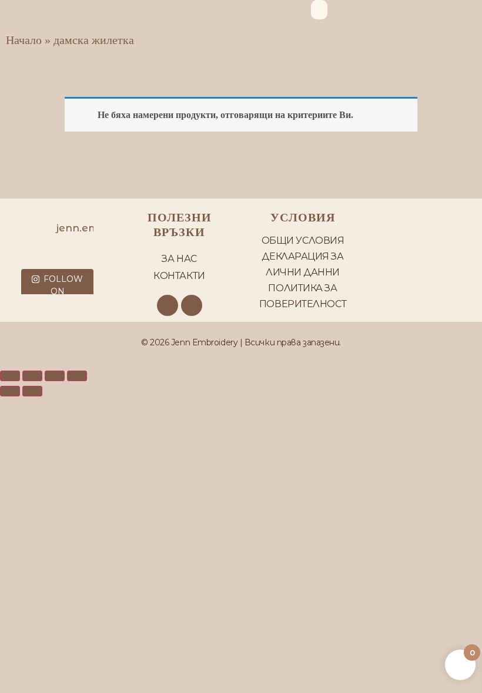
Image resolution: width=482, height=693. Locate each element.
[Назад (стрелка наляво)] (10, 391)
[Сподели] (55, 376)
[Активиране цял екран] (32, 376)
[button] (319, 9)
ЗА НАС (179, 258)
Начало (24, 39)
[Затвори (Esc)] (77, 376)
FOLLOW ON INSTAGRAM (57, 291)
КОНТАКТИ (179, 275)
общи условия (303, 240)
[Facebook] (167, 305)
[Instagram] (191, 305)
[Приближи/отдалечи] (10, 376)
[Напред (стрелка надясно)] (32, 391)
